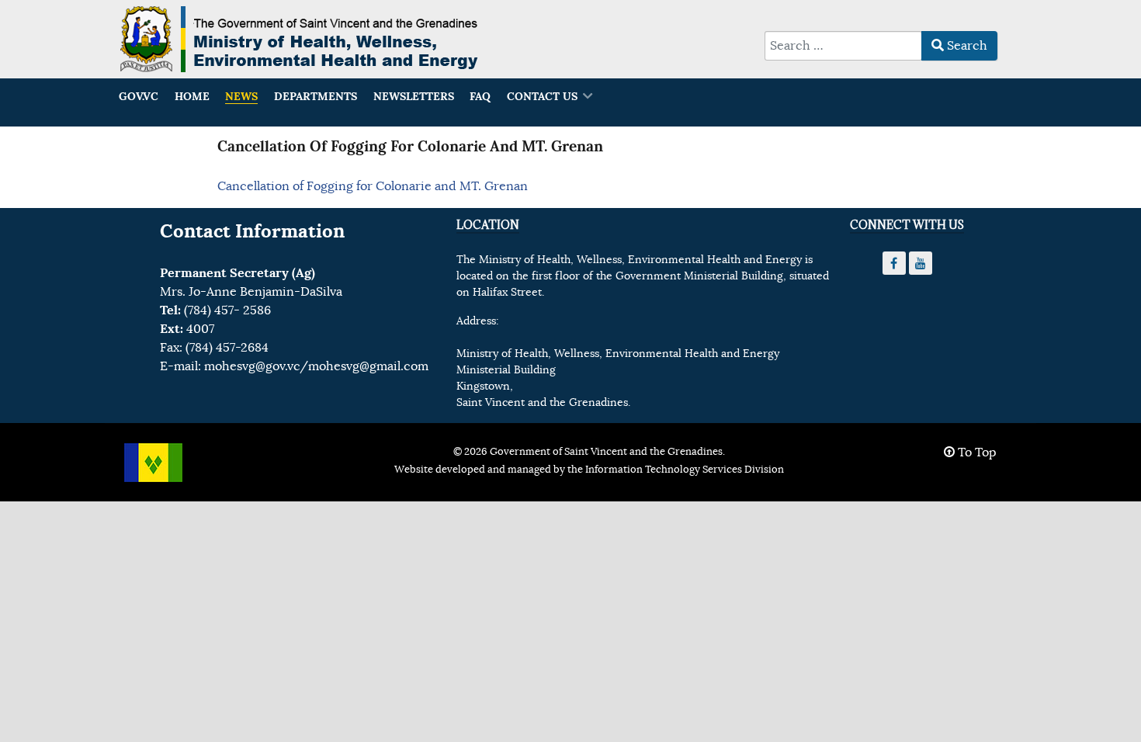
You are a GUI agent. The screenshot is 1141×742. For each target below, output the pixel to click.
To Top (976, 452)
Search (965, 46)
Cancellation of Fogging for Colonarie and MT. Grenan (372, 186)
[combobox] (843, 46)
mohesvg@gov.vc (252, 366)
